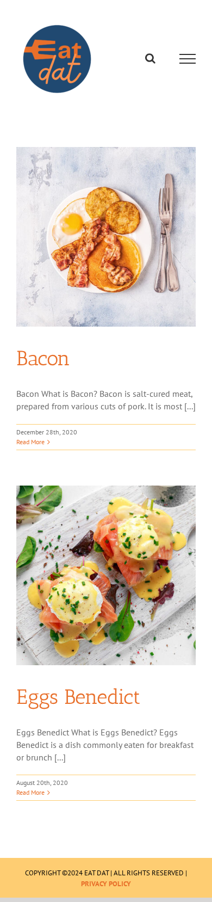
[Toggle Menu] (187, 59)
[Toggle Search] (150, 58)
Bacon (43, 358)
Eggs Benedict (78, 696)
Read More (30, 442)
